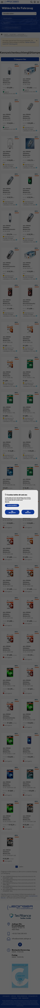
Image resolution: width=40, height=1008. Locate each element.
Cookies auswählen (12, 505)
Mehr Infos (7, 501)
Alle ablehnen (28, 512)
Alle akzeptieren (12, 512)
